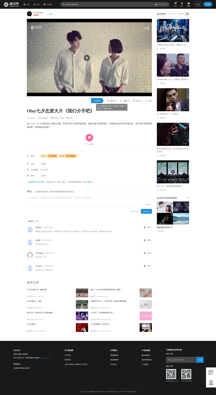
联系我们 (67, 360)
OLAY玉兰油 (38, 13)
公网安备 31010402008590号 (119, 391)
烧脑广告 (94, 296)
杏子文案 (30, 296)
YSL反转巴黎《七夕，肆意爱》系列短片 (172, 79)
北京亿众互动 (95, 319)
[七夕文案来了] (82, 327)
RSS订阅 (113, 364)
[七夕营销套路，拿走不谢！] (146, 327)
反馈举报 (89, 182)
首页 (28, 4)
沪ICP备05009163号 (101, 391)
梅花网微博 (114, 360)
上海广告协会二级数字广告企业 (75, 364)
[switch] (186, 14)
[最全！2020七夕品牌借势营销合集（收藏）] (146, 293)
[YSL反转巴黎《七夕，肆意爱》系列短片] (173, 65)
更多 (187, 198)
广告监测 (145, 364)
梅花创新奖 (146, 355)
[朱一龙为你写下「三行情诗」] (173, 99)
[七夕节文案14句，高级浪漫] (82, 293)
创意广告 (30, 319)
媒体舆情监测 (147, 360)
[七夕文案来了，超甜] (82, 304)
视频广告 (69, 118)
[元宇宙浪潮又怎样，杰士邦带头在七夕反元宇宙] (173, 134)
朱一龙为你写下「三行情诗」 (168, 114)
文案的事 (30, 308)
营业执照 (133, 391)
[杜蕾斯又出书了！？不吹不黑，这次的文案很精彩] (146, 304)
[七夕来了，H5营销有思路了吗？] (146, 316)
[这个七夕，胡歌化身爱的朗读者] (173, 172)
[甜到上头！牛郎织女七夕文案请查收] (82, 316)
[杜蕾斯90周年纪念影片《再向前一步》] (173, 30)
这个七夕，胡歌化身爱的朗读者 (169, 186)
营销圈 (49, 4)
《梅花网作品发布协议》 (36, 182)
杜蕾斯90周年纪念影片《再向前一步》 (172, 45)
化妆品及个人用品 (57, 118)
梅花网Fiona (95, 308)
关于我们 (67, 355)
